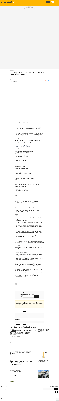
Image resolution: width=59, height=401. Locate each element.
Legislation (18, 370)
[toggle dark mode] (52, 2)
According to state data (19, 250)
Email (24, 296)
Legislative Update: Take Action (16, 371)
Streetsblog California (13, 370)
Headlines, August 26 (14, 340)
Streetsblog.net (12, 70)
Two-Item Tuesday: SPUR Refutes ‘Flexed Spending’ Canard (21, 361)
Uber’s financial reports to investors (26, 228)
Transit (11, 360)
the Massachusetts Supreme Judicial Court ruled (26, 254)
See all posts (12, 381)
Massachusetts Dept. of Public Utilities (25, 142)
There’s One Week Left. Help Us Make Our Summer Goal (20, 351)
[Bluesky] (57, 392)
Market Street (12, 329)
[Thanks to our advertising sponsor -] (29, 38)
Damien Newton (14, 355)
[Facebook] (55, 392)
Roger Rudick (15, 79)
